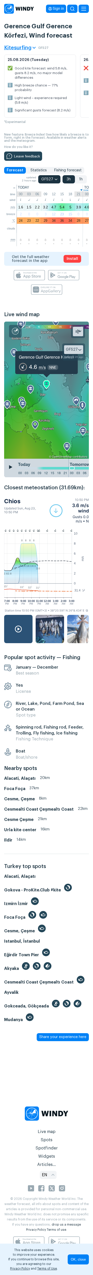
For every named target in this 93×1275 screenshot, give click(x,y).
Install (72, 259)
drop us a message (66, 1224)
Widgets (46, 1156)
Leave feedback (27, 156)
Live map (47, 1132)
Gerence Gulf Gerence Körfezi (46, 357)
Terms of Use (47, 1268)
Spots (46, 1140)
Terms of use (56, 1229)
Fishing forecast (68, 170)
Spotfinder (46, 1148)
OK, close (78, 1259)
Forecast (15, 170)
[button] (69, 510)
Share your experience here (62, 1037)
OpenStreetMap (62, 456)
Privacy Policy (36, 1229)
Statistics (38, 170)
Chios (12, 501)
